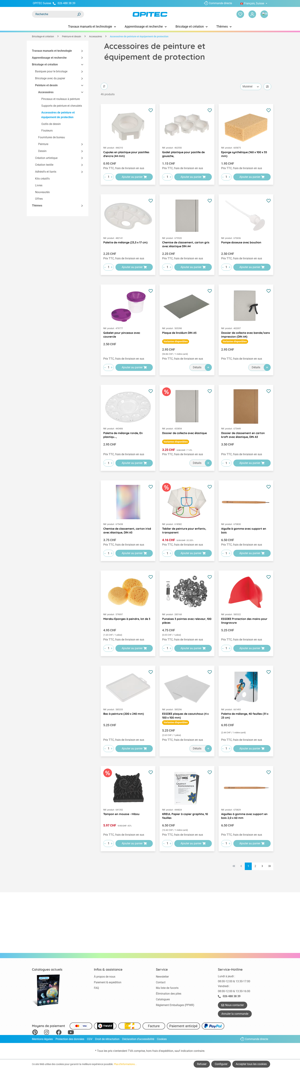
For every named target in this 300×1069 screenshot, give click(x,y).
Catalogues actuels (47, 969)
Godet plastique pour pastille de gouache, (183, 154)
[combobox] (54, 14)
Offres (39, 199)
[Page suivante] (262, 866)
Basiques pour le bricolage (51, 71)
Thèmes (37, 205)
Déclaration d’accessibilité (138, 1039)
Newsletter (162, 976)
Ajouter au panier (132, 177)
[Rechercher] (78, 14)
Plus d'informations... (125, 1064)
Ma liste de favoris (167, 988)
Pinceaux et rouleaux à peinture (60, 99)
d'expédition (166, 1051)
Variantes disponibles (176, 341)
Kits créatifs (42, 178)
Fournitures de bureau (51, 137)
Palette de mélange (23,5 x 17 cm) (125, 242)
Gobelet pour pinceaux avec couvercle (121, 334)
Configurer (221, 1064)
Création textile (44, 165)
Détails (197, 367)
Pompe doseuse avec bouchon (241, 242)
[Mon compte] (252, 14)
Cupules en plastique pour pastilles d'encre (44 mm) (126, 154)
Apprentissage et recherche (49, 57)
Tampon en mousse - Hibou (121, 814)
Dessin (42, 151)
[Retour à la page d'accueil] (150, 14)
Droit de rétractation (107, 1039)
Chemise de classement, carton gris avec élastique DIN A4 (185, 244)
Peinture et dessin (46, 85)
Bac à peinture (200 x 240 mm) (123, 713)
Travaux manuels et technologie (52, 50)
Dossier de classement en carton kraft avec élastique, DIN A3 (243, 435)
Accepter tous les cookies (251, 1064)
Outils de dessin (51, 124)
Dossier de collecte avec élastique (184, 433)
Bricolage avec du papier (50, 78)
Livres (38, 185)
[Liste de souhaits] (240, 14)
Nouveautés (42, 192)
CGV (89, 1039)
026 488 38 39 (66, 3)
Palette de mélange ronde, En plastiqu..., (123, 435)
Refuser (201, 1064)
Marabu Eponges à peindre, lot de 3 (126, 619)
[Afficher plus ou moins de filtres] (267, 86)
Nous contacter (234, 1005)
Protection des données (70, 1039)
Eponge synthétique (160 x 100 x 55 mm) (244, 154)
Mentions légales (42, 1039)
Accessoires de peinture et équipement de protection (58, 115)
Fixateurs (47, 130)
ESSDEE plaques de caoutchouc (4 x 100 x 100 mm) (185, 715)
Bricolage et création (45, 64)
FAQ (96, 988)
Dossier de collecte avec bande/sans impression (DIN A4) (245, 334)
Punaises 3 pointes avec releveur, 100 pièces (186, 620)
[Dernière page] (269, 866)
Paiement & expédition (107, 982)
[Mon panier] (264, 14)
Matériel (247, 86)
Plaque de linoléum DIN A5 (179, 332)
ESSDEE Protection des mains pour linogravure (244, 620)
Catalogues (163, 999)
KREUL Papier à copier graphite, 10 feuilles (185, 816)
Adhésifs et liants (45, 171)
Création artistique (46, 158)
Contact (160, 982)
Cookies (162, 1039)
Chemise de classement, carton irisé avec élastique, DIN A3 (127, 530)
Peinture (43, 144)
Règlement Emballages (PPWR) (175, 1005)
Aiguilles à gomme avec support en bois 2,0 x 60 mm (244, 816)
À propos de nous (104, 976)
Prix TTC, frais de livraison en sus (123, 168)
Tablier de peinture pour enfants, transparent (184, 530)
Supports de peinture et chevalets (61, 106)
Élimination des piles (168, 993)
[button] (80, 51)
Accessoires (45, 92)
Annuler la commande (234, 1013)
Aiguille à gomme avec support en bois (243, 530)
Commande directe (220, 3)
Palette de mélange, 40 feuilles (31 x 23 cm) (244, 715)
